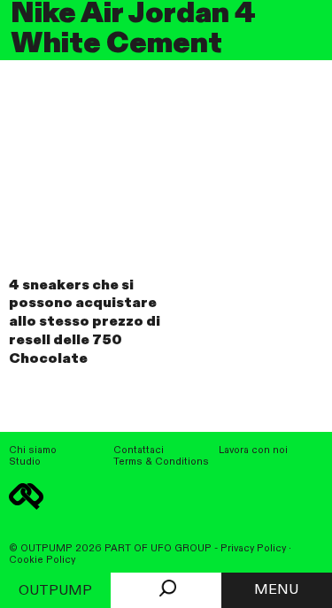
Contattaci (138, 450)
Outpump (55, 591)
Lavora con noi (253, 450)
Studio (25, 462)
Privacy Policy (253, 548)
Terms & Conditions (161, 462)
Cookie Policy (42, 560)
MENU (276, 590)
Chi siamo (33, 450)
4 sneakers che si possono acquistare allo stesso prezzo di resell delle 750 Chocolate (84, 322)
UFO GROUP (181, 548)
